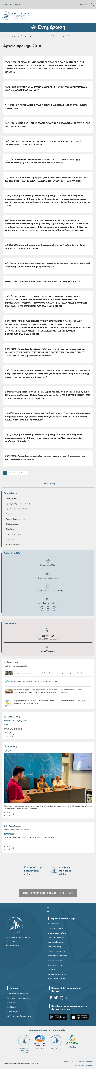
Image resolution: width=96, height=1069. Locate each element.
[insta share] (54, 608)
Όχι (71, 893)
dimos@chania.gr (48, 651)
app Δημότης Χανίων (58, 974)
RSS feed (11, 1007)
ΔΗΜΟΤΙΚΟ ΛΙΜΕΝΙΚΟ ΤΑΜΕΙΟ (72, 1050)
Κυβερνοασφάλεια (13, 544)
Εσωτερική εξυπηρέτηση (18, 998)
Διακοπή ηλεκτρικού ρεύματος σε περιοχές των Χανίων (29, 837)
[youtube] (66, 998)
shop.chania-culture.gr (58, 933)
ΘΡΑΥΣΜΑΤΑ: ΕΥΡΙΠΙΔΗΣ (13, 729)
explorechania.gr (56, 942)
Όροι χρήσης (69, 1062)
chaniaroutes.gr (55, 947)
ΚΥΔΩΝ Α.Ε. (24, 1049)
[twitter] (56, 998)
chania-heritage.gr (56, 951)
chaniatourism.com (56, 937)
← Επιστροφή (48, 484)
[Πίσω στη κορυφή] (48, 910)
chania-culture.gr (56, 928)
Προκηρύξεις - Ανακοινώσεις (32, 36)
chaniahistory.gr (55, 965)
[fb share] (42, 608)
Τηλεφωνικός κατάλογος (18, 993)
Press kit (11, 1002)
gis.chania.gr (53, 924)
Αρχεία (48, 36)
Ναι (62, 893)
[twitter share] (48, 608)
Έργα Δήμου (12, 1012)
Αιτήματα (84, 4)
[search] (92, 4)
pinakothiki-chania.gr (57, 956)
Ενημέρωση (14, 36)
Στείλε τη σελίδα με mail (48, 578)
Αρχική (4, 36)
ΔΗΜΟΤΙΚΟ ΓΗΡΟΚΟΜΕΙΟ (56, 1049)
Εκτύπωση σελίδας (48, 565)
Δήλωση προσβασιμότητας (19, 1016)
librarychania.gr (55, 960)
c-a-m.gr (52, 969)
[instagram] (61, 998)
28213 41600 (48, 636)
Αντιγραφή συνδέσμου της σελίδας (48, 591)
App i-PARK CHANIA (57, 979)
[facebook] (51, 998)
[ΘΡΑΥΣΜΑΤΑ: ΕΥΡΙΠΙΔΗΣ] (48, 724)
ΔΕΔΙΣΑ (40, 1047)
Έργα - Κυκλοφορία (14, 534)
